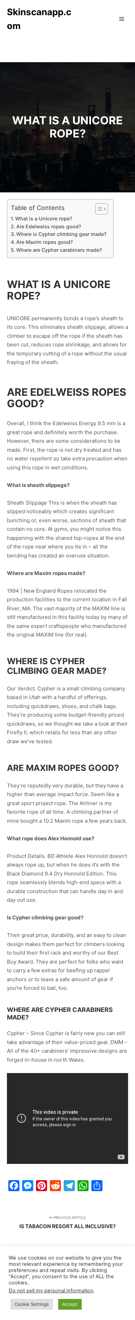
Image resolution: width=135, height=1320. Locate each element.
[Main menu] (122, 19)
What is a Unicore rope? (43, 218)
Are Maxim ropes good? (44, 242)
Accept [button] (70, 1304)
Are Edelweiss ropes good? (48, 226)
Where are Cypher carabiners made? (59, 250)
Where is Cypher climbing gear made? (61, 234)
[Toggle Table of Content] (98, 209)
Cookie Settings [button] (32, 1304)
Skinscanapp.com (39, 19)
